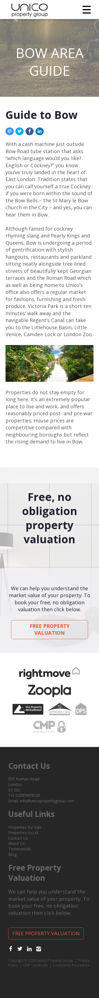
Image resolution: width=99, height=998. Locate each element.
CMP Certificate (35, 965)
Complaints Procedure (71, 965)
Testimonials (19, 848)
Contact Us (18, 838)
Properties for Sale (25, 827)
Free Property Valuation (50, 629)
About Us (16, 843)
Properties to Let (23, 832)
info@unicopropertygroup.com (47, 800)
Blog (12, 854)
